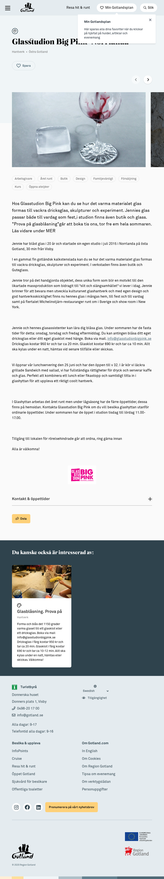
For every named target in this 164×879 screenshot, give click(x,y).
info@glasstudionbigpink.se (129, 338)
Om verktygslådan (96, 781)
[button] (136, 79)
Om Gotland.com (95, 743)
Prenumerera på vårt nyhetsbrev (71, 807)
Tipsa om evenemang (98, 774)
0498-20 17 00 (28, 708)
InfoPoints (20, 751)
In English (89, 751)
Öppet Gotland (23, 774)
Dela (23, 518)
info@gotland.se (30, 715)
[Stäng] (150, 20)
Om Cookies (91, 758)
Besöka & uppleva (26, 743)
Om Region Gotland (97, 766)
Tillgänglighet (97, 698)
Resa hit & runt (78, 7)
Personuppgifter (95, 789)
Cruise (17, 758)
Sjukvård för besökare (29, 781)
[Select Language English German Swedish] (95, 688)
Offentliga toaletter (27, 789)
